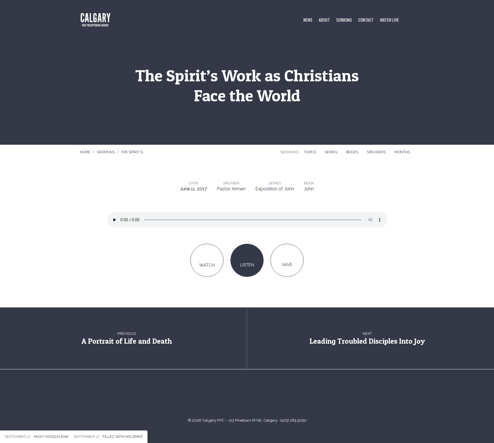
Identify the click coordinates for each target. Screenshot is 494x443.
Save (287, 264)
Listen (247, 264)
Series (331, 152)
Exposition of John (274, 189)
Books (352, 152)
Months (403, 152)
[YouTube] (240, 396)
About (324, 20)
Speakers (377, 152)
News (307, 20)
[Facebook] (254, 396)
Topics (310, 152)
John (309, 189)
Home (85, 152)
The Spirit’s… (133, 152)
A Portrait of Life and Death (126, 341)
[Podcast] (268, 396)
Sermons (344, 20)
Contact (366, 20)
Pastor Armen (231, 189)
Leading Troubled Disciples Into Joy (367, 341)
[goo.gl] (226, 396)
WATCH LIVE (389, 20)
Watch (207, 265)
